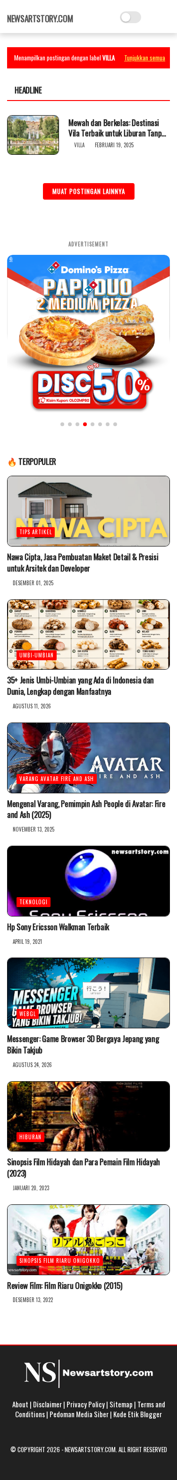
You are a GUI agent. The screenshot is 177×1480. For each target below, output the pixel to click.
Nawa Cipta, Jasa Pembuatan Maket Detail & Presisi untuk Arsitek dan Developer (82, 562)
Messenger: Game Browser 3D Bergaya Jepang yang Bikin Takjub (83, 1044)
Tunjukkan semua (144, 57)
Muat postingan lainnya (88, 191)
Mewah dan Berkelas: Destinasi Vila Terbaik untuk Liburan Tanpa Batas (116, 128)
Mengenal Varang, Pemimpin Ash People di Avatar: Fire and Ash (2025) (86, 809)
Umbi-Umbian (36, 655)
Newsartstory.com (40, 18)
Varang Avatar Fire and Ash (56, 778)
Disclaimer (47, 1404)
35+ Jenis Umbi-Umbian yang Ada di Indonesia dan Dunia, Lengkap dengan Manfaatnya (80, 685)
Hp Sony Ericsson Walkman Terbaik (58, 927)
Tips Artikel (35, 532)
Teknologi (33, 902)
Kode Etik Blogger (137, 1414)
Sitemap (121, 1404)
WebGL (27, 1014)
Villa (79, 145)
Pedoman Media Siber (79, 1414)
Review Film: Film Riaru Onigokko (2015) (64, 1285)
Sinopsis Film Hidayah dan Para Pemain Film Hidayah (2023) (83, 1167)
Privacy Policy (86, 1404)
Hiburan (30, 1137)
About (20, 1404)
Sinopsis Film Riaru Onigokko (59, 1260)
